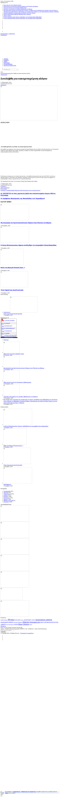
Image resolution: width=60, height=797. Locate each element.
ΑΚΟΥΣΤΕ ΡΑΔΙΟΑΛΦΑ (10, 65)
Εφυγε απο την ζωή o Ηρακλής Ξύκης (12, 5)
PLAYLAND (17, 619)
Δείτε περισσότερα (5, 187)
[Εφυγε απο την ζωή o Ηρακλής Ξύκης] (12, 352)
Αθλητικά (6, 492)
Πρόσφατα (6, 339)
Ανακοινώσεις (7, 73)
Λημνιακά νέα (34, 622)
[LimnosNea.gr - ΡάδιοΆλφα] (8, 33)
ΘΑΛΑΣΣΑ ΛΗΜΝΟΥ (18, 622)
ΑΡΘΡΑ (5, 61)
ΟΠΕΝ (41, 622)
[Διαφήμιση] (4, 35)
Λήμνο (6, 793)
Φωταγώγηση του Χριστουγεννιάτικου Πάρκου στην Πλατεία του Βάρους (21, 6)
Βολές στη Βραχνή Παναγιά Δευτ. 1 (13, 267)
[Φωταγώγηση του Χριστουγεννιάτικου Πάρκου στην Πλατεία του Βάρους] (15, 219)
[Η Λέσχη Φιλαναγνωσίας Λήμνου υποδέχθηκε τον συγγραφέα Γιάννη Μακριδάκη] (15, 242)
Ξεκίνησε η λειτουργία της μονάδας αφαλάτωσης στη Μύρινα (18, 9)
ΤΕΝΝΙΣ (16, 624)
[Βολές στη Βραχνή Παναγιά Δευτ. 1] (12, 264)
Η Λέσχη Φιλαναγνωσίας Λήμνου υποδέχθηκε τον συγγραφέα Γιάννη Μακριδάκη (23, 17)
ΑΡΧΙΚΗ (6, 59)
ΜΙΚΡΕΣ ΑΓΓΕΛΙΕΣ (9, 500)
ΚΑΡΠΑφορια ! (7, 484)
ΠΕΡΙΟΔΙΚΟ (7, 63)
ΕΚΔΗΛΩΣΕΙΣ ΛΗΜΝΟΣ (43, 620)
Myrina (11, 619)
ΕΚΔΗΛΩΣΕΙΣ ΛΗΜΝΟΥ (7, 622)
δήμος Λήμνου (23, 624)
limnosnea (6, 619)
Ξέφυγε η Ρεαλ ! (7, 15)
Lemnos (2, 619)
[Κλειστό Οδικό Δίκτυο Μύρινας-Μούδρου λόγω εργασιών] (12, 599)
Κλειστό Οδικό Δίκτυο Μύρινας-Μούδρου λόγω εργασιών (17, 14)
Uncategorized (7, 491)
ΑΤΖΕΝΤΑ (33, 619)
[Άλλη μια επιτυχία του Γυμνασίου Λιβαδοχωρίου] (12, 380)
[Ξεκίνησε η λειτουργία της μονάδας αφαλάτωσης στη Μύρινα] (12, 395)
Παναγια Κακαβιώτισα (10, 624)
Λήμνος (5, 499)
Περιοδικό (6, 501)
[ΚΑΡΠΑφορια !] (18, 483)
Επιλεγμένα (6, 497)
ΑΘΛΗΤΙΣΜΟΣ (27, 619)
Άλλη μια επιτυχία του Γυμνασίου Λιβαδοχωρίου (15, 7)
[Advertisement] (30, 46)
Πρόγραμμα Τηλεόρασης (9, 337)
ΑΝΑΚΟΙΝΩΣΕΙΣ (8, 64)
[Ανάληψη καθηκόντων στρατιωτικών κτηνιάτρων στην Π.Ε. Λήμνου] (15, 587)
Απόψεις (6, 495)
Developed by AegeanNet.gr (27, 633)
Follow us (3, 626)
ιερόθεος (30, 624)
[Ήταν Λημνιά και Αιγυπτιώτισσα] (14, 287)
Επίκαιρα (6, 496)
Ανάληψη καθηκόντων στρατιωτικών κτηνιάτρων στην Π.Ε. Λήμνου (19, 13)
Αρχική (2, 73)
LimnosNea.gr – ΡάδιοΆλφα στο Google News (24, 791)
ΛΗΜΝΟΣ (6, 60)
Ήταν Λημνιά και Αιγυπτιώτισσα (12, 290)
